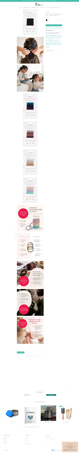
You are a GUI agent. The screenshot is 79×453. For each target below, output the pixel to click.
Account (67, 4)
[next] (76, 416)
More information (49, 50)
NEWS (48, 7)
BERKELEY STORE (27, 7)
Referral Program (5, 438)
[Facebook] (45, 440)
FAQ (26, 442)
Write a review (20, 352)
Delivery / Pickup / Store (6, 436)
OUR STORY (43, 7)
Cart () (75, 4)
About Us (27, 436)
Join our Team (27, 438)
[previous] (2, 416)
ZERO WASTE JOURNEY (55, 7)
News (26, 439)
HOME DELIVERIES (35, 7)
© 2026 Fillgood (6, 450)
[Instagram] (47, 440)
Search (71, 4)
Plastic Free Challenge (28, 443)
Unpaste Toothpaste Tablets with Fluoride (30, 426)
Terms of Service (5, 442)
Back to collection (30, 356)
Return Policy (4, 443)
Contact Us (4, 439)
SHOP (21, 7)
